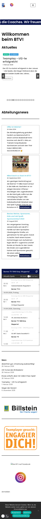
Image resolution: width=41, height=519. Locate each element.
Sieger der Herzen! (9, 388)
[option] (20, 67)
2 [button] (9, 100)
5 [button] (15, 100)
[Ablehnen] (38, 510)
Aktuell (6, 54)
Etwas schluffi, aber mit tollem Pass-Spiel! (19, 376)
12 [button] (28, 100)
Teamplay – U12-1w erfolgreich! (15, 60)
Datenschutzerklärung (21, 516)
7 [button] (18, 100)
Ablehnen (27, 512)
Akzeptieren (16, 512)
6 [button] (16, 100)
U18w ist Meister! (14, 127)
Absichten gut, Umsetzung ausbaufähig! (18, 364)
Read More (7, 78)
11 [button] (26, 100)
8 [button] (20, 100)
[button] (2, 15)
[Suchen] (37, 5)
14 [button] (31, 100)
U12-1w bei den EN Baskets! (12, 370)
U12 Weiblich (14, 54)
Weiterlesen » (25, 207)
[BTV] (3, 5)
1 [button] (7, 100)
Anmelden (6, 492)
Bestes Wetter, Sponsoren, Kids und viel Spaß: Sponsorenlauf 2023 (18, 216)
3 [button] (11, 100)
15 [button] (33, 100)
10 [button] (24, 100)
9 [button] (22, 100)
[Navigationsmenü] (33, 5)
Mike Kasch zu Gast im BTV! (19, 176)
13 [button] (30, 100)
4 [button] (13, 100)
